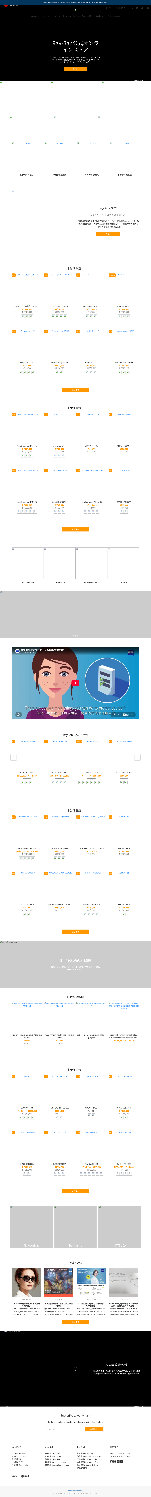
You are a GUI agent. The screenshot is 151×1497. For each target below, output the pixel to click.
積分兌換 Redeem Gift (53, 1456)
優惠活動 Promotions (53, 1453)
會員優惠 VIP (16, 1459)
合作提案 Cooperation (20, 1465)
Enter (75, 69)
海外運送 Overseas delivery (87, 1465)
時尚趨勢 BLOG (17, 1462)
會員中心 (34, 16)
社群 (107, 16)
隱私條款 (71, 1490)
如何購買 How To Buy (85, 1453)
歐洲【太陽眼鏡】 (66, 16)
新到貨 (99, 16)
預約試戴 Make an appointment (89, 1459)
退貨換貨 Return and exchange (89, 1456)
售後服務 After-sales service (55, 1462)
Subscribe (94, 1428)
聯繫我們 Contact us (19, 1456)
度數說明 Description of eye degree (91, 1462)
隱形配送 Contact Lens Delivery (57, 1465)
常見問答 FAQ (82, 1468)
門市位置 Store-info (19, 1453)
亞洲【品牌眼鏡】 (84, 16)
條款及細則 (78, 1490)
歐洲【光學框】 (48, 16)
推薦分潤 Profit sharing (54, 1459)
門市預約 (117, 16)
